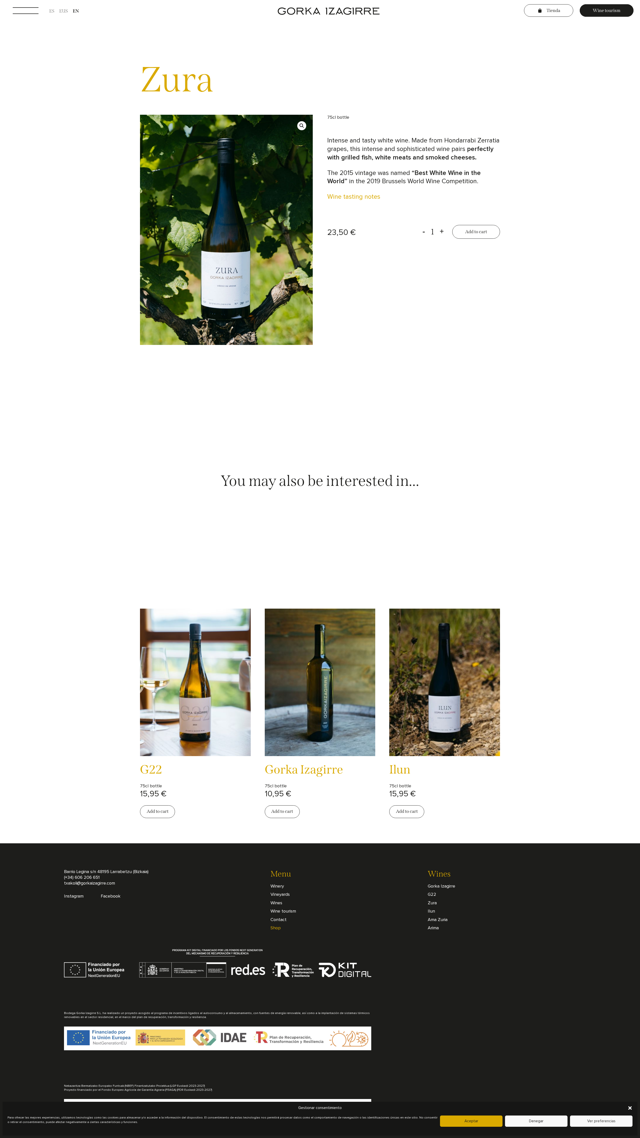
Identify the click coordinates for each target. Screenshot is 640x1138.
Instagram (74, 896)
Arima (433, 928)
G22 (432, 894)
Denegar (536, 1121)
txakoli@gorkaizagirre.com (89, 883)
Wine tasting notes (353, 196)
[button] (630, 1108)
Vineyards (280, 894)
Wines (276, 903)
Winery (277, 886)
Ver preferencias (601, 1121)
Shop (275, 928)
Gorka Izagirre (441, 886)
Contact (278, 920)
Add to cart (476, 231)
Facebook (110, 896)
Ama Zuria (438, 920)
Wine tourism (606, 10)
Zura (432, 903)
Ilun (431, 911)
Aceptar (471, 1121)
